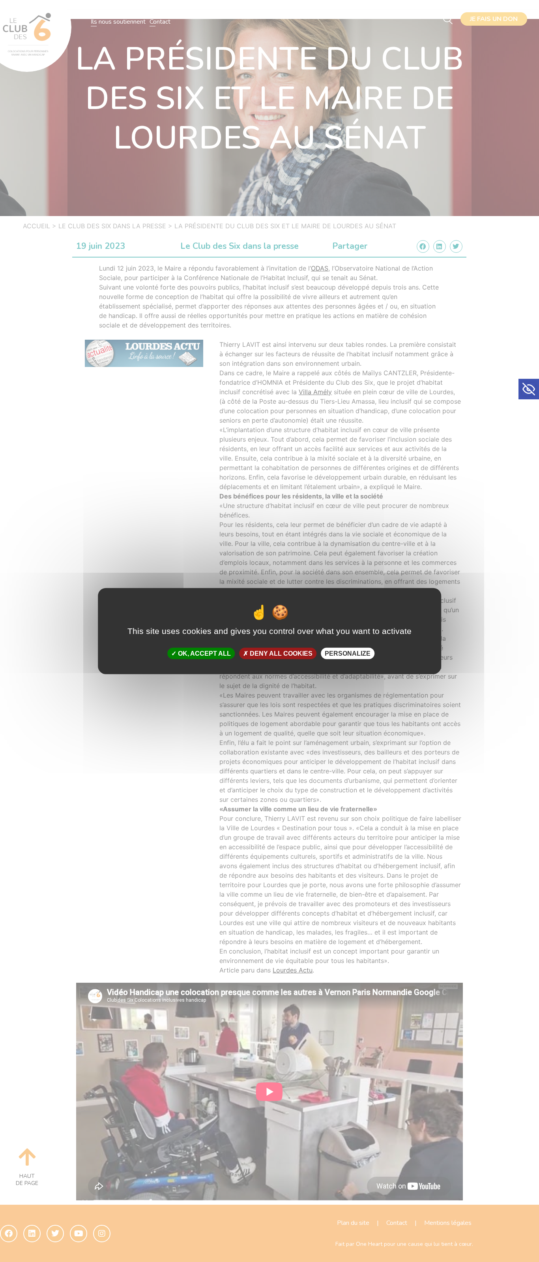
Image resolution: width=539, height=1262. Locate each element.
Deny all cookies (280, 653)
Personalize (348, 653)
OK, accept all (203, 653)
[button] (528, 389)
